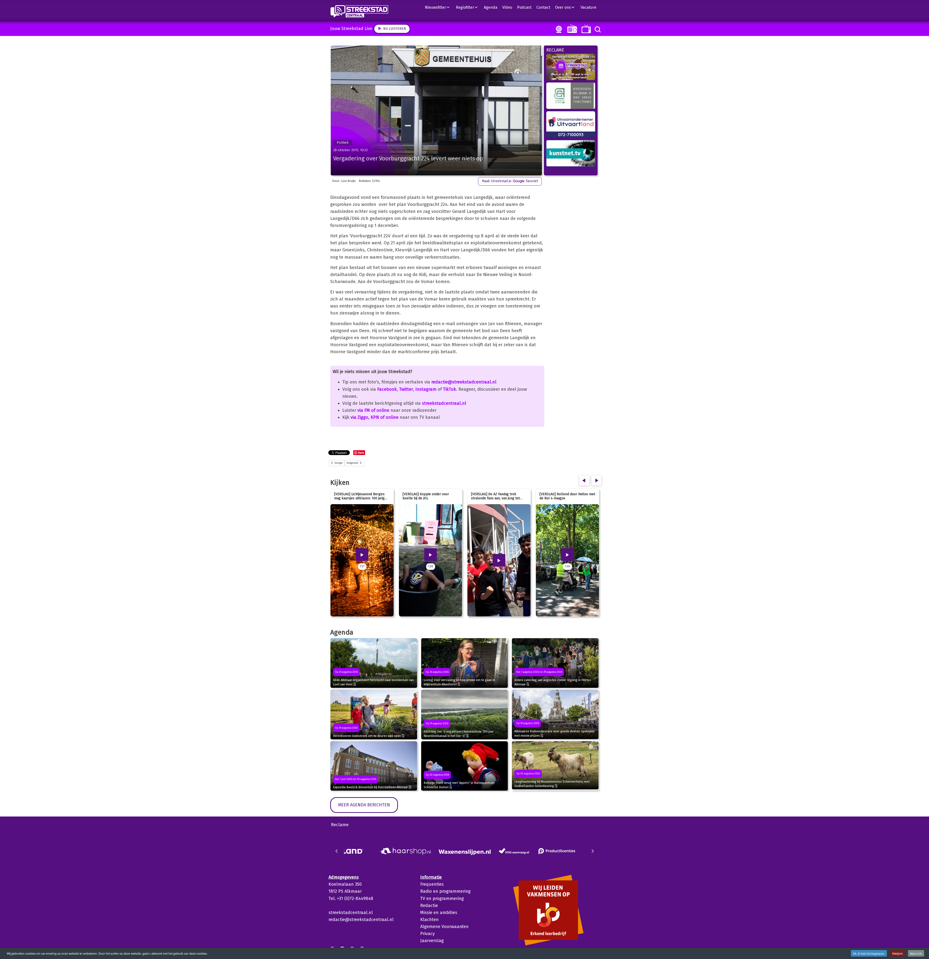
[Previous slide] (337, 851)
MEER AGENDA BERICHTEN (364, 805)
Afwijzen (897, 953)
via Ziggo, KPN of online (374, 417)
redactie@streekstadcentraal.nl (463, 382)
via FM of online (373, 410)
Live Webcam (558, 29)
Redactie (429, 905)
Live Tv (585, 29)
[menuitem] (439, 7)
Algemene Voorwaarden (444, 926)
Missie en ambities (438, 912)
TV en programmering (442, 898)
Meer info (916, 953)
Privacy (427, 933)
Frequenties (432, 884)
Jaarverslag (432, 940)
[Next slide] (592, 851)
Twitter (406, 389)
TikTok (449, 389)
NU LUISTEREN (571, 28)
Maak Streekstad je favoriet (510, 181)
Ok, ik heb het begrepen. (869, 953)
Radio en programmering (445, 891)
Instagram (425, 389)
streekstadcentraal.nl (444, 403)
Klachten (429, 919)
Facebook (387, 389)
